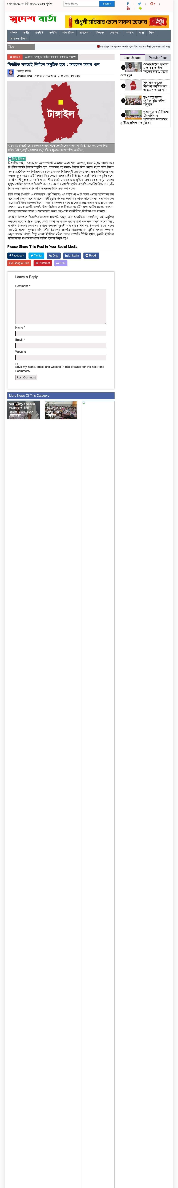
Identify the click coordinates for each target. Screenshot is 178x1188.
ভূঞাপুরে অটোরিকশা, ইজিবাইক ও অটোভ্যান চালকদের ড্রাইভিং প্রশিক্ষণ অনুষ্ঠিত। (144, 117)
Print (62, 263)
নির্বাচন (46, 57)
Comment (22, 286)
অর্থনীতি (53, 33)
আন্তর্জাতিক (68, 33)
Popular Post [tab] (158, 58)
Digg (55, 256)
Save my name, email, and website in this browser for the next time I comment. (59, 369)
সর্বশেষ (13, 33)
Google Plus (21, 263)
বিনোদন (100, 33)
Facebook (17, 256)
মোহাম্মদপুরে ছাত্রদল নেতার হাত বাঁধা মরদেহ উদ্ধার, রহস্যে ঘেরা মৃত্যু (127, 46)
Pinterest (44, 263)
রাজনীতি (39, 33)
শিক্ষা (152, 33)
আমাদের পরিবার (18, 38)
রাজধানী (55, 57)
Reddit (92, 256)
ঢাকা (30, 57)
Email (20, 340)
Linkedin (73, 256)
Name (20, 328)
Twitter (37, 256)
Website (20, 352)
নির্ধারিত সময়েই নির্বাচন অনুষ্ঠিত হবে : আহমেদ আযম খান (156, 86)
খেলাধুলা (114, 33)
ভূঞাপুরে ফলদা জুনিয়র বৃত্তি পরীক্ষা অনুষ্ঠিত (58, 412)
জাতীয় (26, 33)
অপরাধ (130, 33)
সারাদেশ (84, 33)
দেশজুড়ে (38, 57)
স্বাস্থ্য (141, 33)
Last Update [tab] (132, 58)
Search (107, 3)
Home (16, 57)
